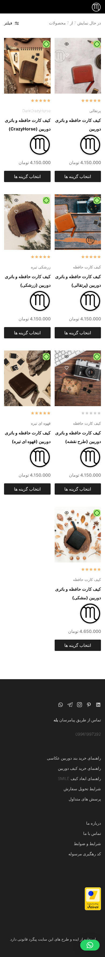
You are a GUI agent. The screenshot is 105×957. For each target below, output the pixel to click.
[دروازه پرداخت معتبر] (93, 908)
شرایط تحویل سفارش (82, 788)
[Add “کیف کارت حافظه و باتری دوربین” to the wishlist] (67, 55)
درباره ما (93, 823)
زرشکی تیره (41, 267)
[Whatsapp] (60, 705)
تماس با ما (92, 833)
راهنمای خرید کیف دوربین (79, 768)
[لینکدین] (98, 705)
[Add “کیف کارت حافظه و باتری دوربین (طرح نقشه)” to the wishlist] (67, 368)
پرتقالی (95, 110)
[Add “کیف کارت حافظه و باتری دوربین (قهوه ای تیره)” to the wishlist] (16, 368)
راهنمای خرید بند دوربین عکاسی (74, 758)
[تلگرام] (70, 705)
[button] (90, 945)
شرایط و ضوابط (87, 843)
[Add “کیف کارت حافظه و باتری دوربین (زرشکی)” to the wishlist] (16, 211)
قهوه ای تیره (41, 423)
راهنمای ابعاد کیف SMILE (79, 778)
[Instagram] (79, 705)
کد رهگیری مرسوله (84, 853)
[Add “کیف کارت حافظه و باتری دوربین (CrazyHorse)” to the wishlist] (16, 55)
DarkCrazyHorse (36, 110)
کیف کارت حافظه (87, 267)
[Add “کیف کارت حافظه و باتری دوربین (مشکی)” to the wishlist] (67, 524)
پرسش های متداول (85, 799)
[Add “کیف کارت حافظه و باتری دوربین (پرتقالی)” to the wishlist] (67, 211)
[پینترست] (89, 705)
